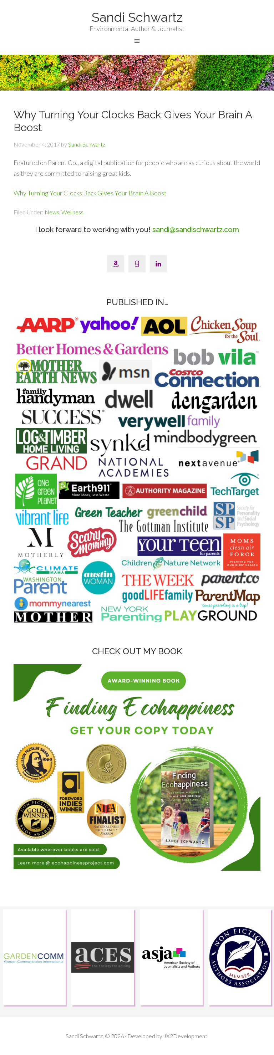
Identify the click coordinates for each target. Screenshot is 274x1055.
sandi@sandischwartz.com (195, 229)
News (52, 212)
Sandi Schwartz (137, 17)
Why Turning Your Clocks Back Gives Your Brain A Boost (90, 193)
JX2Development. (185, 1036)
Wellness (72, 212)
